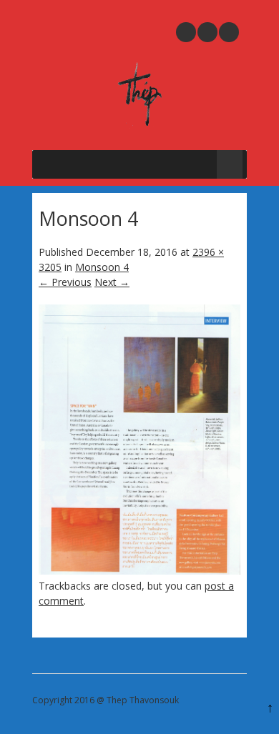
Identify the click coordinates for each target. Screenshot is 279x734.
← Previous (65, 282)
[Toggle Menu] (230, 164)
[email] (186, 32)
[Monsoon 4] (139, 570)
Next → (111, 282)
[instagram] (207, 32)
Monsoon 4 (102, 267)
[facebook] (229, 32)
